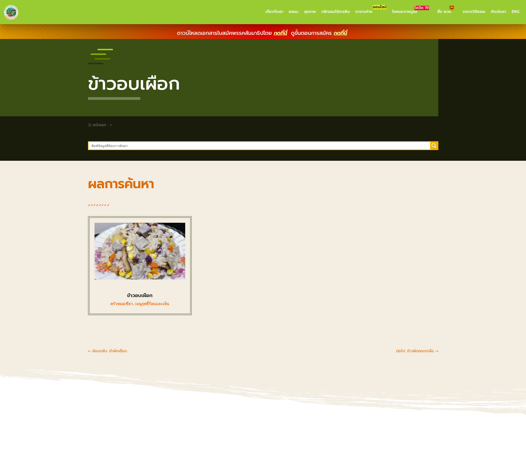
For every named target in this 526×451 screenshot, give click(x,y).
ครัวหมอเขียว (121, 303)
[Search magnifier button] (434, 146)
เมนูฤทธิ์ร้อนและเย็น (152, 303)
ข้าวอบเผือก (140, 295)
